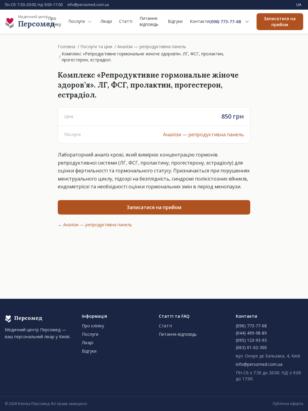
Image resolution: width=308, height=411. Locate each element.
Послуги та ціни (96, 46)
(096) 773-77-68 (225, 21)
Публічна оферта (288, 403)
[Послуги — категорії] (89, 21)
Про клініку (54, 21)
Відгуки (175, 21)
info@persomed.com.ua (88, 4)
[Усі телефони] (247, 21)
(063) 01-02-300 (251, 347)
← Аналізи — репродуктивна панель (95, 224)
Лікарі (106, 21)
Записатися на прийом (280, 21)
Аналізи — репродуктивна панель (151, 46)
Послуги (76, 21)
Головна (66, 46)
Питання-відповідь (149, 21)
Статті (125, 21)
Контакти (199, 21)
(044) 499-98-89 (251, 333)
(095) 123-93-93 (251, 340)
